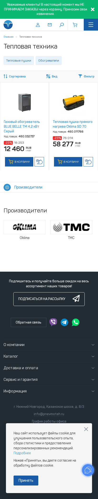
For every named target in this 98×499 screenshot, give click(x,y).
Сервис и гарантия (21, 379)
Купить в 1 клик (39, 161)
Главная (9, 36)
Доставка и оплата (21, 368)
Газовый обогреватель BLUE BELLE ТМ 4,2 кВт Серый (22, 126)
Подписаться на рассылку (41, 299)
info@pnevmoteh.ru (49, 414)
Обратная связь (28, 322)
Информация (15, 391)
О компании (14, 344)
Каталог (11, 356)
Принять (26, 480)
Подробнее (22, 453)
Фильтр (89, 76)
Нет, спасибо (86, 429)
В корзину (22, 161)
